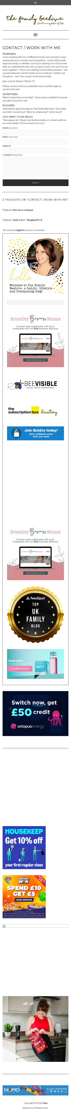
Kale (45, 1103)
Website (7, 146)
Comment (13, 155)
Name (10, 128)
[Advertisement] (35, 481)
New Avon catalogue (23, 210)
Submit (35, 183)
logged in (20, 230)
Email (10, 137)
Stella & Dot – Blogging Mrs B (27, 220)
